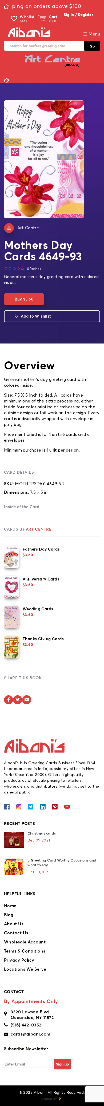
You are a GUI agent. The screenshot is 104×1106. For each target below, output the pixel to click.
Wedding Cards (38, 608)
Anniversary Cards (41, 579)
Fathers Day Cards (41, 549)
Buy (24, 299)
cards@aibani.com (30, 1034)
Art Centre (28, 228)
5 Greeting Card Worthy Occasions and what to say (61, 862)
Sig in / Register (78, 14)
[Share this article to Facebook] (8, 699)
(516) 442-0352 (26, 1025)
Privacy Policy (19, 960)
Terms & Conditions (24, 951)
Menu (93, 34)
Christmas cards (41, 833)
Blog (9, 914)
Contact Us (16, 932)
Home (10, 905)
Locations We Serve (25, 969)
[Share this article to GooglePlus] (26, 699)
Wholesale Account (25, 942)
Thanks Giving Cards (43, 638)
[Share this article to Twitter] (17, 699)
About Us (13, 923)
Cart (53, 16)
